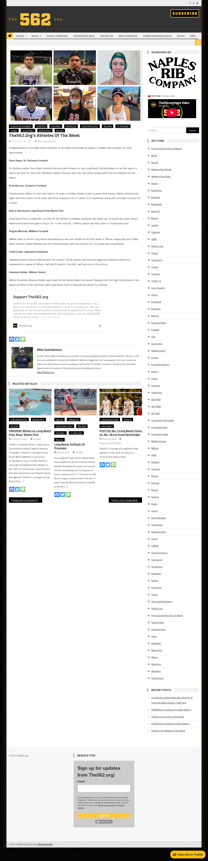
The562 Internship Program (157, 35)
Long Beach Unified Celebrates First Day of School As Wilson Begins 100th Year (172, 700)
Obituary (155, 462)
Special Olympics (159, 552)
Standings (156, 573)
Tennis (14, 130)
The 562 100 (106, 35)
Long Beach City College (162, 420)
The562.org (157, 608)
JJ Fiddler (37, 438)
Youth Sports (157, 678)
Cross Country (158, 288)
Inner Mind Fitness (160, 364)
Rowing (155, 497)
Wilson (59, 130)
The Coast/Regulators (161, 601)
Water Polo (45, 130)
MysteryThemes (45, 844)
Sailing (154, 511)
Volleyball (28, 130)
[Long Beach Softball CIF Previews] (75, 402)
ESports (155, 315)
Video (193, 35)
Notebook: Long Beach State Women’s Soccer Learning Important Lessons (27, 500)
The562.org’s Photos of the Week (167, 716)
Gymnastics (156, 343)
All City (154, 155)
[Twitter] (17, 339)
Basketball (156, 204)
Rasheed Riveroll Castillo (110, 443)
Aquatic (154, 162)
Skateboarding (158, 531)
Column (154, 267)
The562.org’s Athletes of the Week (168, 730)
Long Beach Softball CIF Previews (69, 446)
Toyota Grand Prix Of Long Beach (167, 615)
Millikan (108, 126)
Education (156, 308)
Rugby (154, 504)
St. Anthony (123, 126)
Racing (154, 490)
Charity (154, 253)
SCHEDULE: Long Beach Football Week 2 (170, 723)
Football (55, 126)
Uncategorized (158, 629)
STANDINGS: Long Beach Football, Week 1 (171, 709)
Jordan (154, 378)
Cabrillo (154, 225)
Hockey (155, 357)
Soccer (154, 538)
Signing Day (157, 525)
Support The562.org (57, 35)
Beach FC (155, 211)
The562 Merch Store (84, 35)
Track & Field (157, 622)
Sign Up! (104, 816)
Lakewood (71, 126)
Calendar (155, 232)
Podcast (155, 483)
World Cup (156, 664)
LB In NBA (156, 406)
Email (81, 781)
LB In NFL (155, 413)
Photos (180, 35)
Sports (35, 35)
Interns (154, 371)
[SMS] (22, 339)
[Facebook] (11, 339)
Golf (153, 336)
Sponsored (156, 559)
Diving (154, 295)
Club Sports (156, 260)
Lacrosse (155, 385)
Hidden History (158, 350)
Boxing (154, 218)
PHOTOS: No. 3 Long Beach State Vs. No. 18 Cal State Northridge (120, 433)
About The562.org (127, 35)
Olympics (155, 469)
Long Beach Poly (90, 126)
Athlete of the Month (161, 169)
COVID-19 (156, 281)
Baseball (155, 197)
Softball (60, 432)
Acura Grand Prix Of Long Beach (166, 148)
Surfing (154, 580)
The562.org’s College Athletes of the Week (126, 500)
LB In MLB (156, 399)
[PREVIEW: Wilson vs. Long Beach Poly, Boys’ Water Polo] (30, 402)
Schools (20, 35)
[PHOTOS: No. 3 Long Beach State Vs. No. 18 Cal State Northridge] (120, 402)
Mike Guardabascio (47, 141)
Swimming (156, 587)
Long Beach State (109, 419)
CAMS (154, 239)
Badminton (156, 190)
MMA (153, 455)
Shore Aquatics (158, 518)
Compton (41, 126)
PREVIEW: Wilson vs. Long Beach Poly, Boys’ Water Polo (30, 433)
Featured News (158, 322)
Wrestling (156, 671)
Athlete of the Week (21, 126)
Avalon (59, 419)
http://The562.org (45, 372)
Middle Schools (158, 441)
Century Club (157, 246)
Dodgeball (156, 302)
